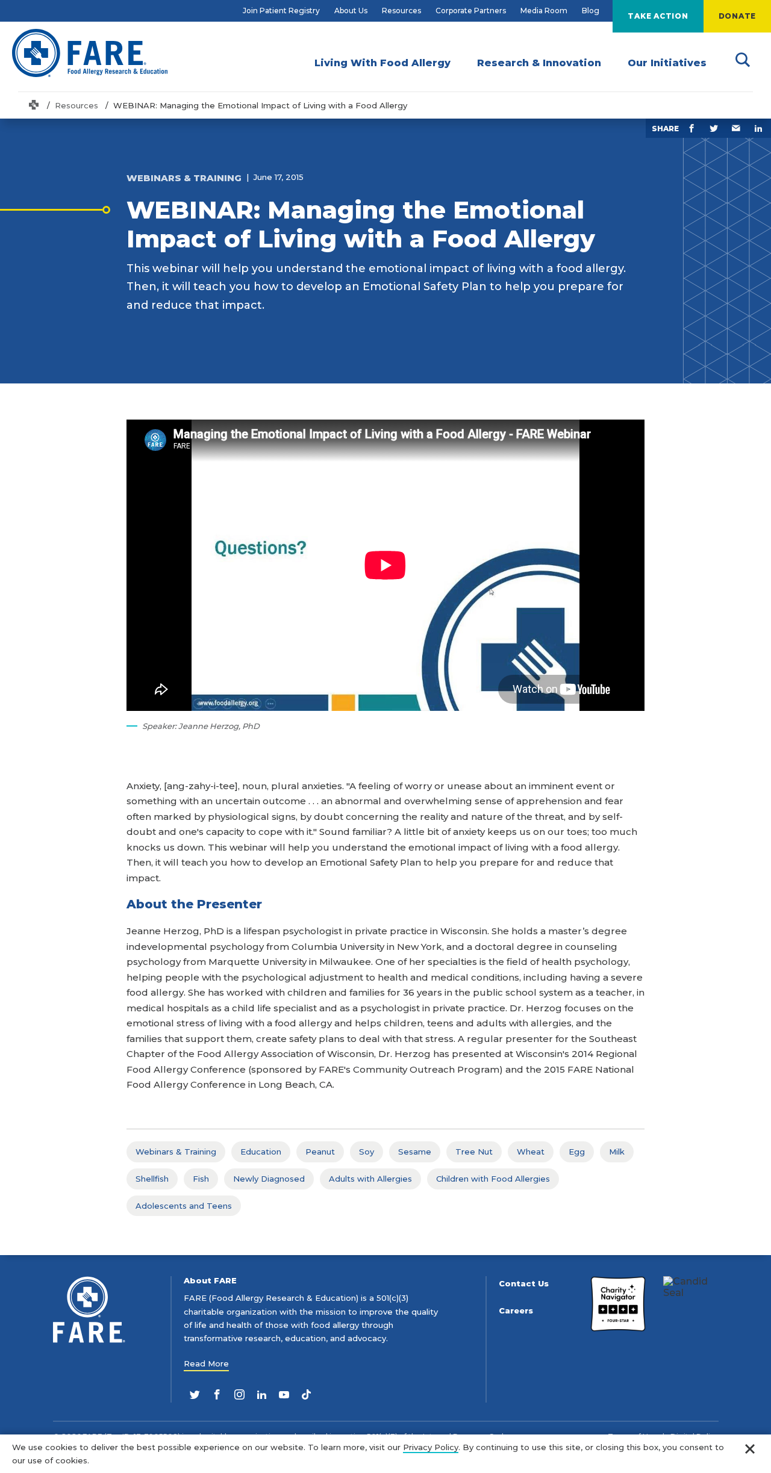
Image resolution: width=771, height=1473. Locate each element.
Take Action (658, 15)
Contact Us (524, 1283)
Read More (206, 1363)
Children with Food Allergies (493, 1178)
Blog (590, 10)
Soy (366, 1151)
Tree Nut (474, 1151)
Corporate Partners (470, 10)
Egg (577, 1151)
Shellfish (152, 1178)
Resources (401, 10)
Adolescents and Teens (184, 1206)
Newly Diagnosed (269, 1178)
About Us (350, 10)
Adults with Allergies (370, 1178)
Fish (201, 1178)
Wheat (531, 1151)
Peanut (320, 1151)
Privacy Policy (430, 1447)
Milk (617, 1151)
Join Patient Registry (281, 10)
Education (260, 1151)
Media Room (543, 10)
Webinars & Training (176, 1151)
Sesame (414, 1151)
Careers (516, 1310)
